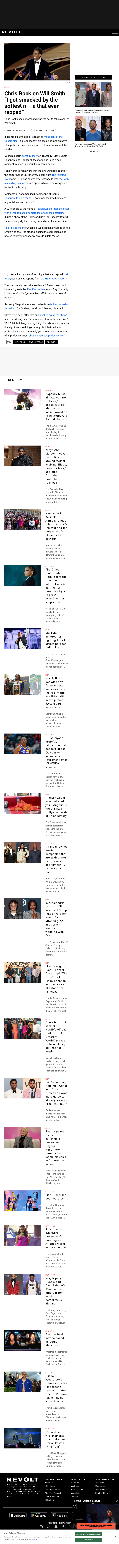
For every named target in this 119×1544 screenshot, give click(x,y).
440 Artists (49, 1500)
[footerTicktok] (48, 1528)
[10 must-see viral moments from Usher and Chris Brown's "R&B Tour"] (22, 1438)
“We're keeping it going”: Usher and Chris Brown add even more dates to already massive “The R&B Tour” (56, 1093)
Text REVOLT (101, 1489)
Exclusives (50, 566)
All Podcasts (50, 1486)
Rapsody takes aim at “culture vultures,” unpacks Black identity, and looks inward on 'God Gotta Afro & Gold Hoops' (56, 406)
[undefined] (93, 94)
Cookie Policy (33, 1539)
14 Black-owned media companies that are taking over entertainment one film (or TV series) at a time (56, 859)
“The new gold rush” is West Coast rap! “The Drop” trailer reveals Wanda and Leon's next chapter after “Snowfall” (56, 978)
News (7, 87)
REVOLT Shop (101, 1493)
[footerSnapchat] (56, 1528)
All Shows (49, 1482)
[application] (96, 1516)
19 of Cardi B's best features (55, 1196)
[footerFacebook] (63, 1528)
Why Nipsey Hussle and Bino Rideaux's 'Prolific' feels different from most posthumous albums (55, 1290)
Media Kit (75, 1493)
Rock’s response (13, 227)
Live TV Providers (52, 1489)
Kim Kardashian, (36, 289)
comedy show (30, 155)
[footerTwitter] (70, 1528)
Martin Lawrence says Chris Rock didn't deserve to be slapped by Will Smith (90, 145)
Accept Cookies (88, 1539)
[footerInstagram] (41, 1528)
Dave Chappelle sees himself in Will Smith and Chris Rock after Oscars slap (93, 111)
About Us (75, 1482)
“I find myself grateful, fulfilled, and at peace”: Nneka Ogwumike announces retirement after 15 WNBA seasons (56, 752)
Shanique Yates (14, 130)
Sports (49, 735)
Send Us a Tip (77, 1489)
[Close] (115, 1536)
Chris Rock (19, 342)
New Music (50, 391)
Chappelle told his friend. (18, 198)
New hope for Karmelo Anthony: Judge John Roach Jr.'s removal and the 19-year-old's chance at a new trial (56, 526)
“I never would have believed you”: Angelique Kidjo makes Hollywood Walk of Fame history (56, 807)
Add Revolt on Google (44, 130)
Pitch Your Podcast (53, 1493)
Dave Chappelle (36, 342)
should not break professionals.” (47, 335)
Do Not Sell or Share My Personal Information (88, 1534)
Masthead (75, 1486)
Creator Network (52, 1496)
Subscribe (99, 1482)
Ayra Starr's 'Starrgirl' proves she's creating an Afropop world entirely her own (56, 1238)
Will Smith (51, 342)
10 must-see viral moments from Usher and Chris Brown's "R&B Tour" (56, 1439)
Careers (74, 1496)
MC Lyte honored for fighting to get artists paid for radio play (55, 640)
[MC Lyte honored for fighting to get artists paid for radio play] (22, 638)
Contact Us (100, 1486)
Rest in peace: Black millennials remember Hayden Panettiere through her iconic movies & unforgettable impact (56, 1148)
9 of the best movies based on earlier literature (54, 1339)
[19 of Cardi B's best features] (22, 1200)
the (54, 278)
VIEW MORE (92, 151)
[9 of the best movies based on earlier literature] (22, 1340)
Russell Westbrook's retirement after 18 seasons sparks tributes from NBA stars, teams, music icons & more (56, 1388)
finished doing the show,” (53, 315)
